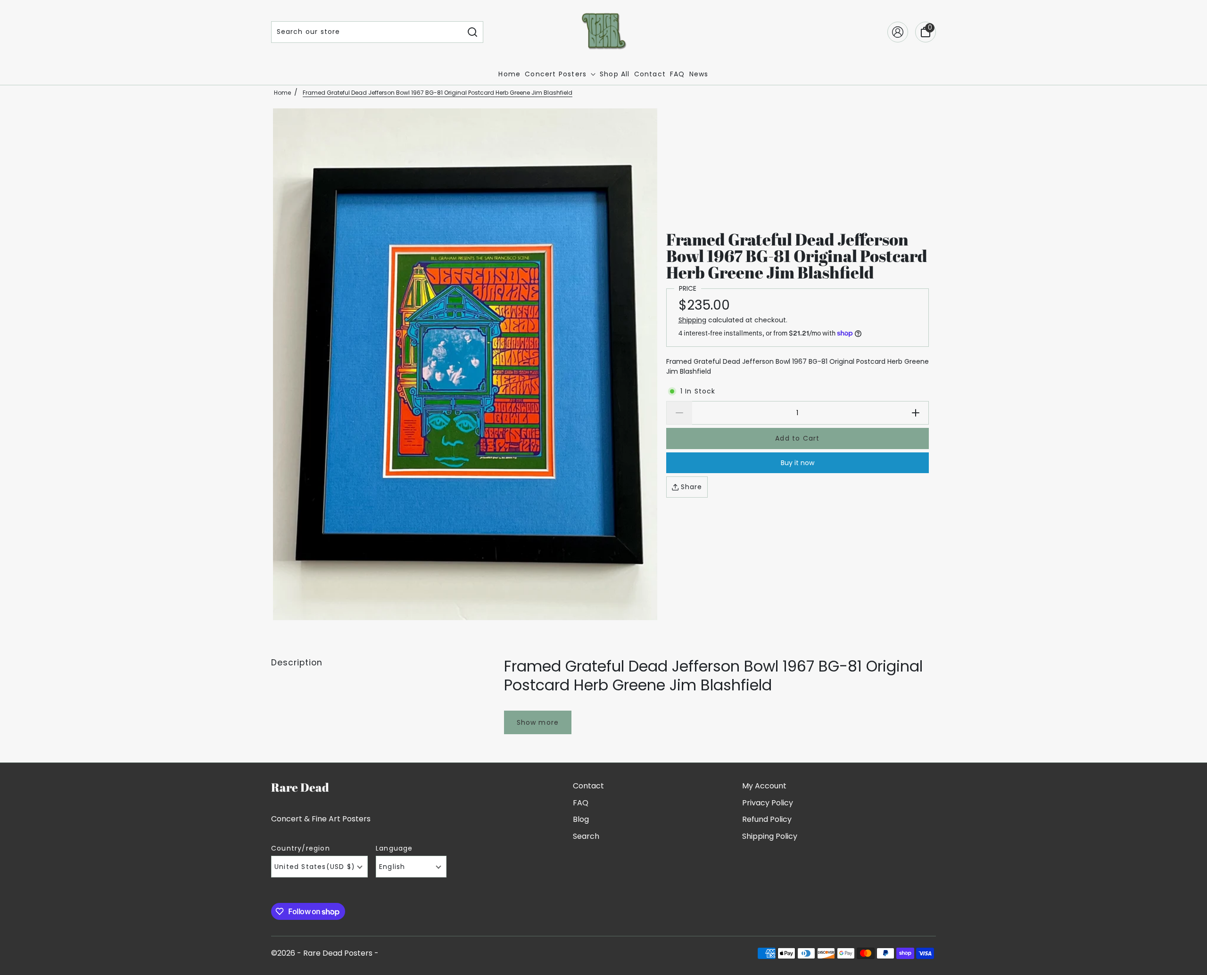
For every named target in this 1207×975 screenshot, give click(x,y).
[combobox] (367, 32)
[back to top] (1186, 944)
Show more (538, 722)
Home (282, 93)
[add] (916, 413)
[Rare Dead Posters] (603, 32)
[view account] (897, 32)
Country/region (300, 848)
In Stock (698, 391)
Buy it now (797, 462)
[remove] (679, 413)
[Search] (473, 32)
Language (394, 848)
